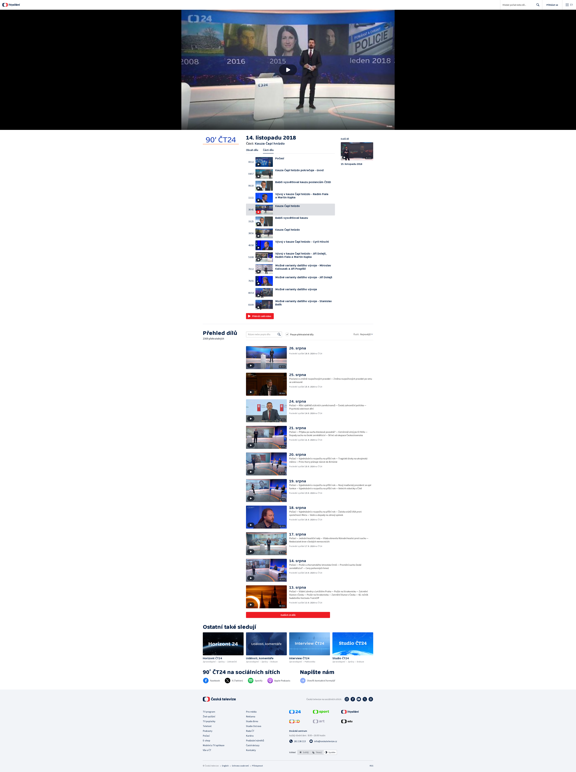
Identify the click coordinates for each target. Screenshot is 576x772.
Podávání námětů (255, 740)
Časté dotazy (252, 745)
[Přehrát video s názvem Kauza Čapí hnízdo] (288, 69)
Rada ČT (250, 730)
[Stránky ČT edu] (346, 722)
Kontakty (251, 750)
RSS (371, 765)
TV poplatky (209, 721)
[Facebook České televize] (352, 699)
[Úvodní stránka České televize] (219, 699)
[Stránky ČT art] (318, 722)
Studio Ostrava (253, 726)
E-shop (206, 740)
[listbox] (317, 752)
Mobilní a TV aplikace (213, 745)
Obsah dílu (252, 150)
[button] (288, 70)
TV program (209, 711)
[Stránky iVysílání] (350, 712)
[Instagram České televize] (346, 699)
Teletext (207, 726)
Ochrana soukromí (240, 765)
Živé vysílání (209, 716)
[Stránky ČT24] (295, 712)
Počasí (206, 735)
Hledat (538, 5)
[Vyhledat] (279, 334)
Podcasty (207, 730)
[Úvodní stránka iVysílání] (13, 5)
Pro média (251, 711)
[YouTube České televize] (358, 699)
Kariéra (250, 735)
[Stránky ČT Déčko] (294, 722)
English (225, 765)
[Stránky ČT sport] (321, 712)
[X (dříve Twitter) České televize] (364, 699)
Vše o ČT (207, 750)
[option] (304, 752)
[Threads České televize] (370, 699)
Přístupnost (257, 765)
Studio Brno (252, 721)
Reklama (250, 716)
